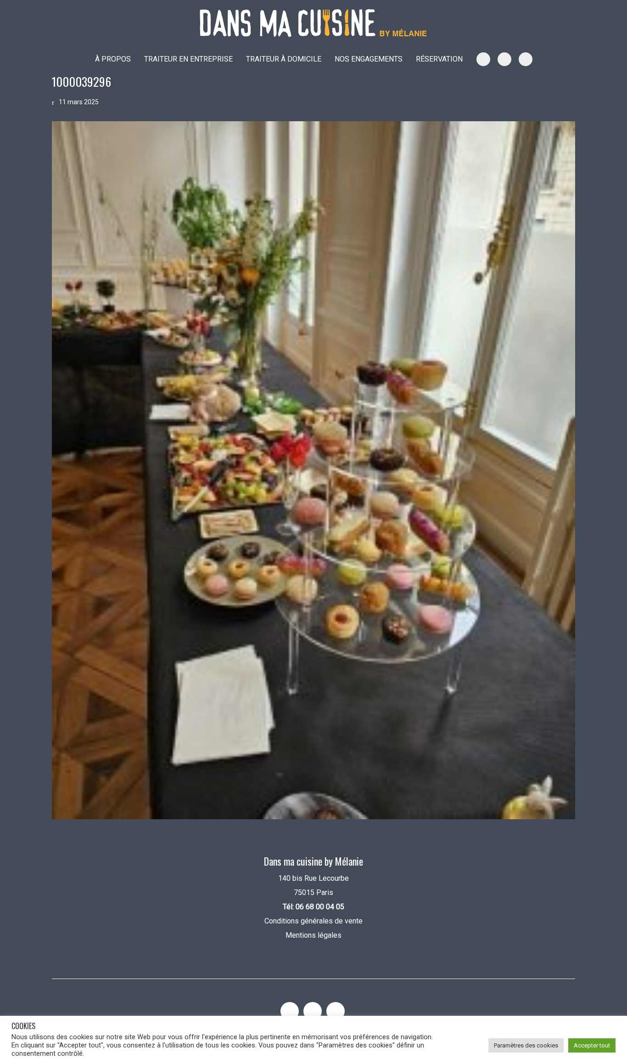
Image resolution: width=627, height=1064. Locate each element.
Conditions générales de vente (313, 921)
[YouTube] (312, 1011)
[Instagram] (289, 1011)
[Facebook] (335, 1011)
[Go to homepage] (313, 23)
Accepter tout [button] (592, 1045)
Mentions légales (313, 935)
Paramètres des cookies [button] (526, 1045)
